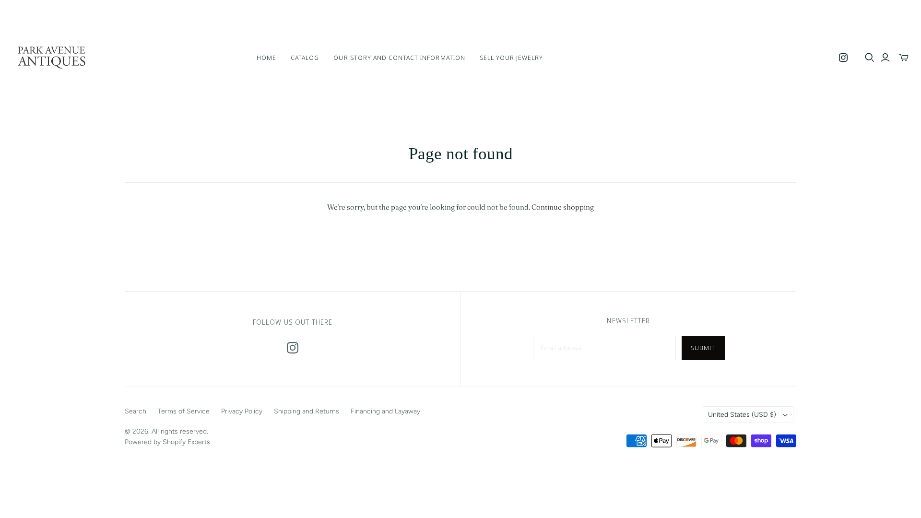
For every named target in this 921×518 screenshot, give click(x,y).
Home (266, 57)
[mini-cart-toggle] (903, 57)
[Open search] (869, 57)
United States (742, 415)
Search (135, 411)
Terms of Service (184, 411)
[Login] (885, 57)
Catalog (305, 57)
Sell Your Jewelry (511, 57)
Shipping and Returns (306, 411)
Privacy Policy (241, 411)
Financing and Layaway (385, 411)
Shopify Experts (186, 442)
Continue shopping (562, 207)
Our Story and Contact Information (399, 57)
